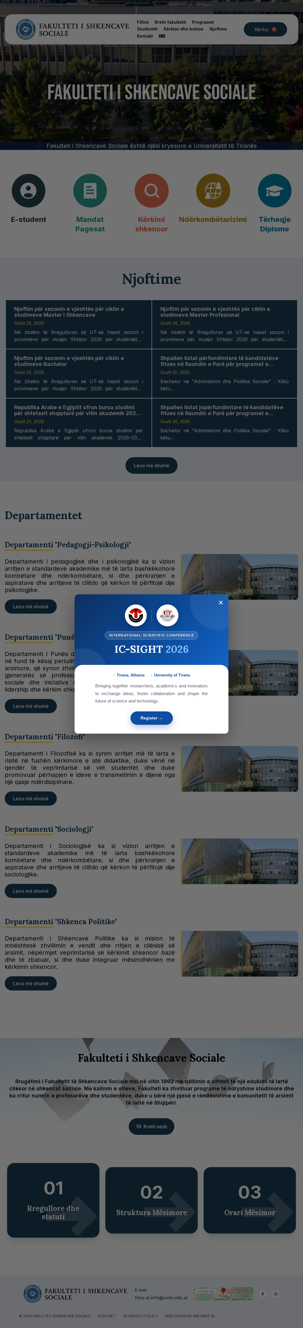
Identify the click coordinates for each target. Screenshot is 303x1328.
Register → (152, 718)
